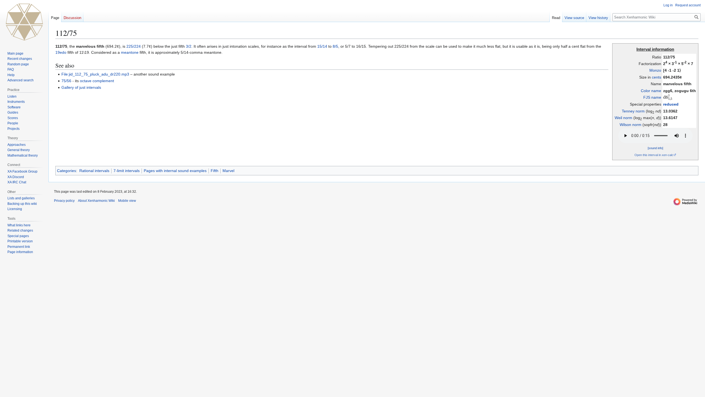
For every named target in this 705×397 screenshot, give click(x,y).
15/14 (322, 46)
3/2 (188, 46)
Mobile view (127, 201)
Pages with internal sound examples (175, 170)
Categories (66, 170)
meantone (130, 52)
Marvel (228, 170)
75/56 (66, 81)
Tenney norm (633, 111)
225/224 (133, 46)
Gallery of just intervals (81, 87)
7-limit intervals (126, 170)
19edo (60, 52)
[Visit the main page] (24, 22)
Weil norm (623, 118)
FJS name (652, 97)
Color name (651, 90)
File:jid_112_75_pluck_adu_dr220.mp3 (95, 74)
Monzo (655, 70)
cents (656, 77)
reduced (671, 104)
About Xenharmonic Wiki (96, 201)
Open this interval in (653, 155)
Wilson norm (630, 124)
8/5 (335, 46)
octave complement (97, 81)
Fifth (214, 170)
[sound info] (655, 148)
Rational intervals (94, 170)
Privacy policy (64, 201)
